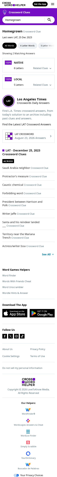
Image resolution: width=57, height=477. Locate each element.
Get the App (40, 4)
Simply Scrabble (28, 446)
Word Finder (9, 275)
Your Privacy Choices (31, 475)
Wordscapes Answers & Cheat (28, 424)
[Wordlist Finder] (28, 382)
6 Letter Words (27, 45)
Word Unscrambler (13, 287)
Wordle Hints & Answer (15, 293)
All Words (9, 45)
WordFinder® (28, 413)
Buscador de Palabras (28, 468)
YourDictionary (28, 458)
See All (46, 254)
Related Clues (41, 68)
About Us (7, 349)
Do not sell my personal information (22, 368)
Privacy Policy (37, 349)
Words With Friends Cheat (16, 281)
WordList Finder (28, 435)
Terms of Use (37, 356)
